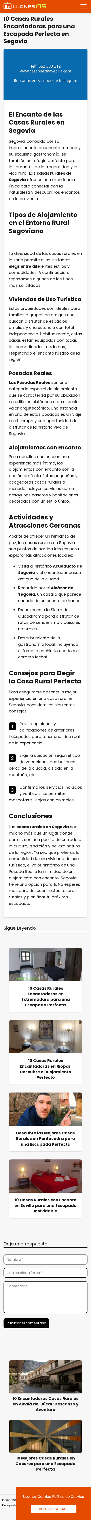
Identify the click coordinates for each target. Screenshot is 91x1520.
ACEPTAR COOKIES (53, 1508)
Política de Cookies (68, 1496)
